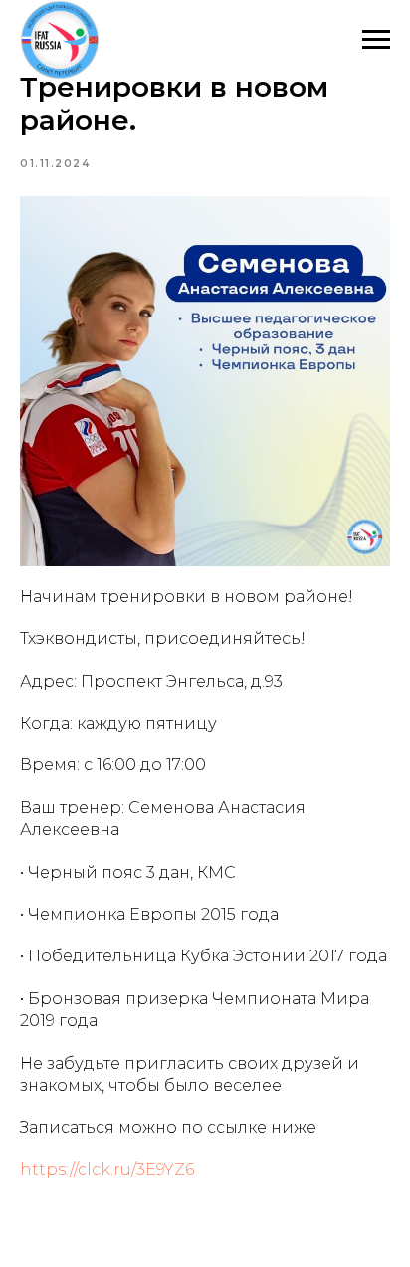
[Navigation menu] (376, 40)
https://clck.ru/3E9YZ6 (107, 1170)
